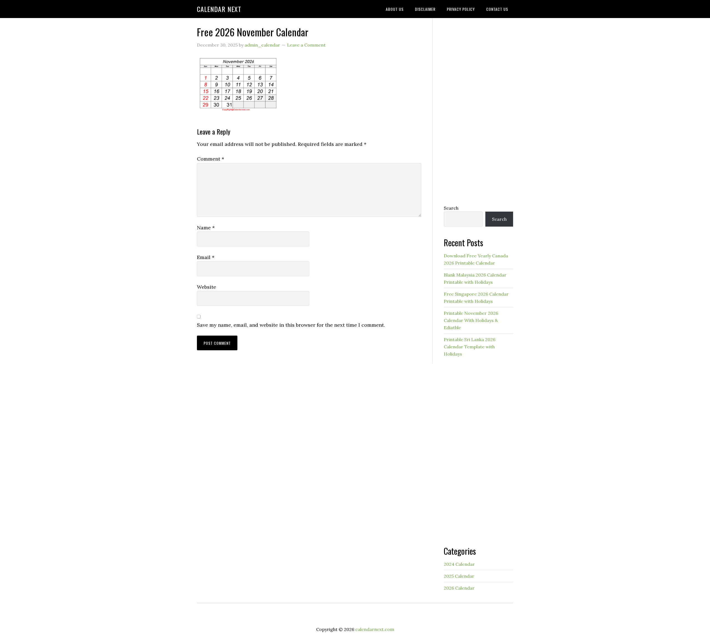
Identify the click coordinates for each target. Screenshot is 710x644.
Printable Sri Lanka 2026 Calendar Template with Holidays (469, 347)
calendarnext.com (374, 629)
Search (451, 208)
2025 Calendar (459, 576)
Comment (210, 159)
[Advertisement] (478, 110)
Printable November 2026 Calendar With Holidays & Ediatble (471, 320)
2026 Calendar (459, 588)
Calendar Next (219, 9)
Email (205, 257)
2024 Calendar (459, 564)
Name (206, 227)
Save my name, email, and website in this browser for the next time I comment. (291, 325)
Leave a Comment (306, 45)
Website (206, 287)
